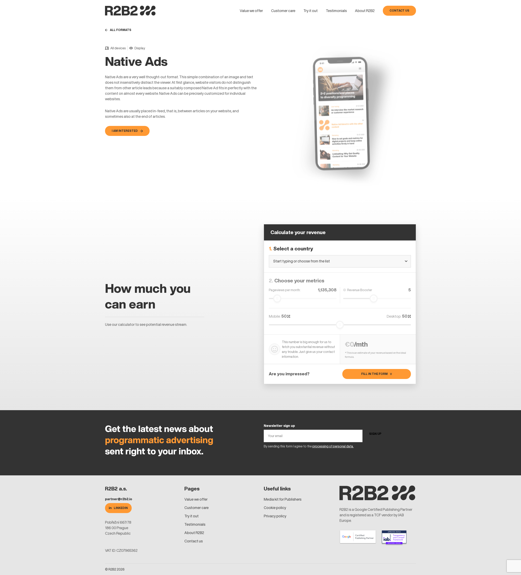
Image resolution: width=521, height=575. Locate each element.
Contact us (399, 11)
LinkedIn (121, 508)
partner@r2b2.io (118, 499)
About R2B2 (365, 10)
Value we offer (251, 10)
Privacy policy (275, 516)
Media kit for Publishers (282, 499)
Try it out (310, 10)
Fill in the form (374, 374)
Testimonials (336, 10)
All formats (120, 30)
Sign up (375, 434)
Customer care (283, 10)
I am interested (125, 131)
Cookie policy (275, 507)
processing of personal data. (333, 446)
